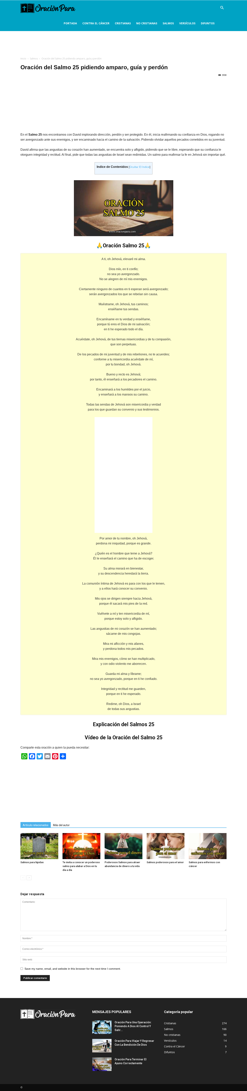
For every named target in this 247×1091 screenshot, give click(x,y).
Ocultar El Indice (139, 166)
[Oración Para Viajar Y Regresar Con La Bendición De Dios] (102, 1045)
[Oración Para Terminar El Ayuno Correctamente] (102, 1064)
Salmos (168, 23)
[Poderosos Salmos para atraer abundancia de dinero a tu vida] (123, 846)
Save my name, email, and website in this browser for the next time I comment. (73, 968)
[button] (222, 8)
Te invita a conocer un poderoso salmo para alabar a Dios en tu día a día (81, 866)
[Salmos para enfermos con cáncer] (208, 846)
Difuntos (208, 23)
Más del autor (61, 825)
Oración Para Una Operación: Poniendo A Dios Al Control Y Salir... (133, 1026)
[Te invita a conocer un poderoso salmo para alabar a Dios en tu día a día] (81, 846)
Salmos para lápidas (32, 862)
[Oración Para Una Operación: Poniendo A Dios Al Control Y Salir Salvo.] (102, 1027)
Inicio (23, 58)
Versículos (187, 23)
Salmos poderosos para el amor (165, 862)
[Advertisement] (123, 45)
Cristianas (123, 23)
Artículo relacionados (35, 825)
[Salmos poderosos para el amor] (165, 846)
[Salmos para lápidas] (39, 846)
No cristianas (146, 23)
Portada (70, 23)
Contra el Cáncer (95, 23)
